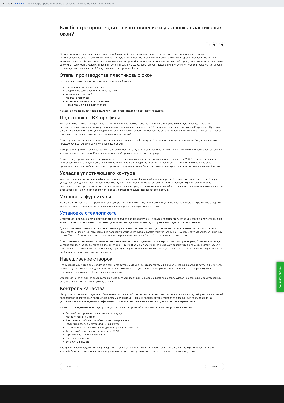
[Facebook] (207, 44)
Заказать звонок (280, 276)
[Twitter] (214, 44)
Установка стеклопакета (88, 213)
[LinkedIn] (221, 44)
